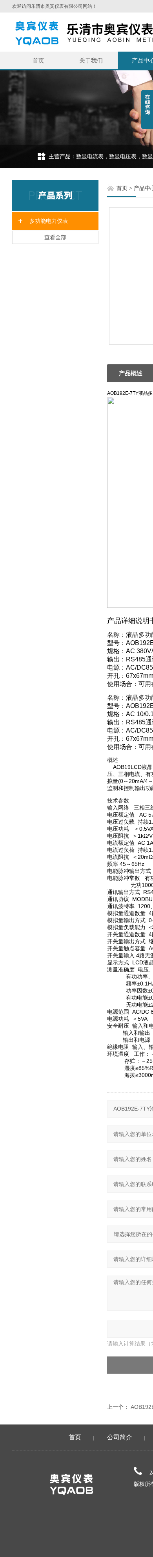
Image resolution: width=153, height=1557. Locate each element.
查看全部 (55, 237)
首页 (38, 60)
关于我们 (91, 60)
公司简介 (119, 1437)
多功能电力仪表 (48, 221)
